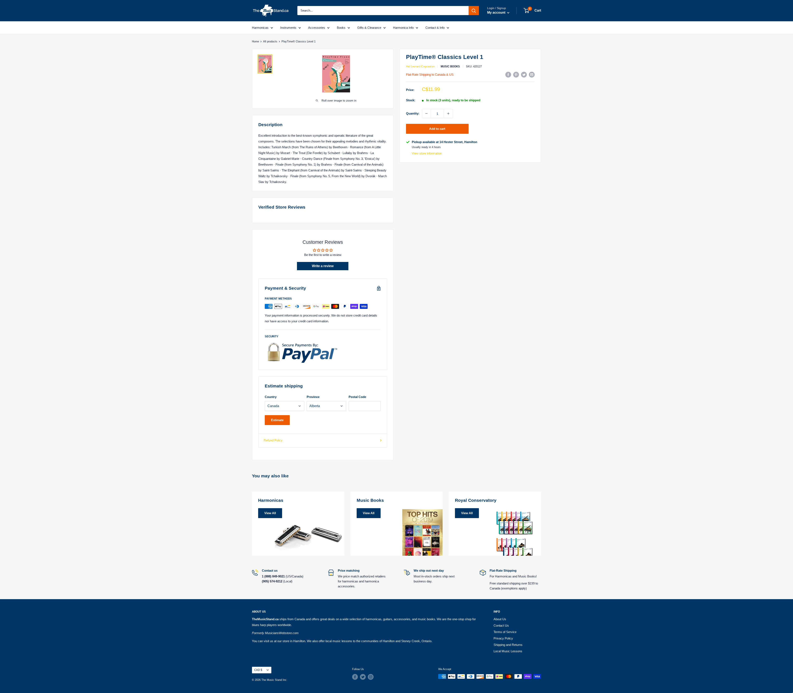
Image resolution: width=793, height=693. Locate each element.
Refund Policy (273, 440)
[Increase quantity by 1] (448, 113)
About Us (500, 619)
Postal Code (357, 397)
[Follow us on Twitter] (363, 677)
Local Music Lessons (508, 651)
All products (270, 41)
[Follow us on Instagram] (371, 677)
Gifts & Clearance (369, 27)
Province (313, 397)
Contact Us (501, 625)
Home (255, 41)
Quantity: (412, 113)
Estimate (277, 420)
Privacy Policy (503, 638)
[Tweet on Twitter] (524, 75)
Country (271, 397)
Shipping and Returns (508, 644)
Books (341, 27)
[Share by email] (532, 75)
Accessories (316, 27)
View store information (427, 153)
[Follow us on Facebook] (355, 677)
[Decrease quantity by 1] (426, 113)
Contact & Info (435, 27)
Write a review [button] (323, 266)
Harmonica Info (403, 27)
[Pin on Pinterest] (516, 75)
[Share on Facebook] (508, 75)
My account (496, 12)
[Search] (474, 10)
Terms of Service (505, 632)
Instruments (288, 27)
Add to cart (437, 128)
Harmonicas (260, 27)
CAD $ (258, 669)
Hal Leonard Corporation (420, 66)
